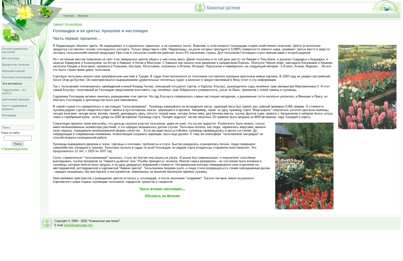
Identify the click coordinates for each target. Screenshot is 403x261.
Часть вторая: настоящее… (162, 188)
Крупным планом (13, 71)
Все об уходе (10, 58)
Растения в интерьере (17, 77)
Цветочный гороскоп (15, 99)
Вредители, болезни (15, 64)
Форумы (83, 15)
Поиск (6, 127)
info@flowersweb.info (78, 225)
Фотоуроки (9, 115)
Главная (68, 15)
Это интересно (12, 83)
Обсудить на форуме (162, 195)
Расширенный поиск (15, 148)
